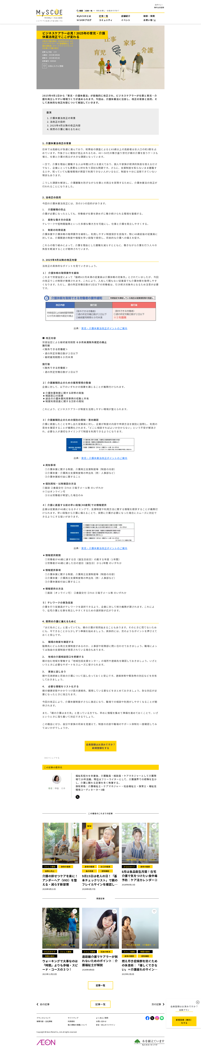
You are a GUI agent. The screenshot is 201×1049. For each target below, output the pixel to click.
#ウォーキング (53, 944)
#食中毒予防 (132, 859)
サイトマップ (73, 1018)
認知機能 (105, 871)
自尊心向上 (50, 871)
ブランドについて (43, 1018)
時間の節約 (50, 956)
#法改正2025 (64, 41)
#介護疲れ (104, 944)
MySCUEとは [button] (84, 15)
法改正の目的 (57, 121)
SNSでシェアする (52, 758)
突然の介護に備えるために (65, 129)
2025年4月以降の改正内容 (65, 125)
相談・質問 (149, 15)
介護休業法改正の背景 (63, 118)
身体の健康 (65, 866)
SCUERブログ (84, 19)
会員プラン (184, 1009)
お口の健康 (105, 866)
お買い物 (148, 19)
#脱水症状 (144, 859)
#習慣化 (65, 944)
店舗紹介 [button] (125, 15)
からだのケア (129, 866)
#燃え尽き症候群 (134, 944)
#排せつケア (63, 859)
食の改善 (89, 871)
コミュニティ (106, 19)
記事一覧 (103, 15)
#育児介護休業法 (50, 41)
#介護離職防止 (63, 43)
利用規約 (71, 1021)
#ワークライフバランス (63, 45)
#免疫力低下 (156, 859)
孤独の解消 (105, 951)
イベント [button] (125, 19)
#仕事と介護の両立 (50, 48)
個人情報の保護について (77, 1025)
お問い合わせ (101, 1021)
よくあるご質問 (102, 1018)
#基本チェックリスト (107, 859)
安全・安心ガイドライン (105, 1025)
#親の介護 (91, 859)
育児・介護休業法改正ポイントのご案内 (104, 328)
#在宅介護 (51, 859)
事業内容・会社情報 (44, 1021)
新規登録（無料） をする (184, 1021)
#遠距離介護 (92, 944)
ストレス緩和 (49, 866)
